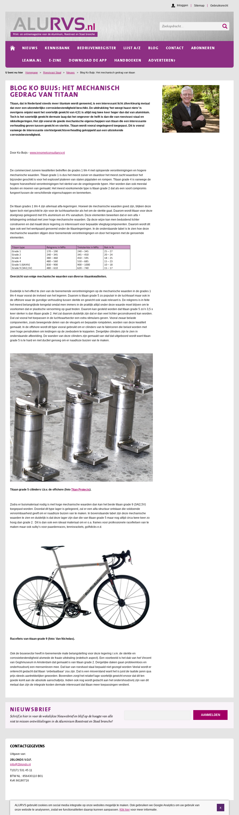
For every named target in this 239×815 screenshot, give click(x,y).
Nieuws (70, 72)
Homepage (31, 72)
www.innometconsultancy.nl (47, 152)
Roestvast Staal (52, 72)
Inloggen (182, 5)
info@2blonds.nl (20, 764)
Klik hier (125, 809)
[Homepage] (122, 26)
